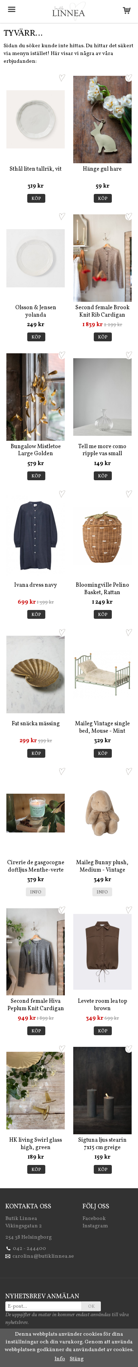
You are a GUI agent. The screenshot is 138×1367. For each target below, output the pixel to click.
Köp (36, 199)
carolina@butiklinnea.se (43, 1256)
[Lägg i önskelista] (61, 78)
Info (35, 892)
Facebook (94, 1218)
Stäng (77, 1359)
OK (91, 1307)
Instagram (95, 1226)
